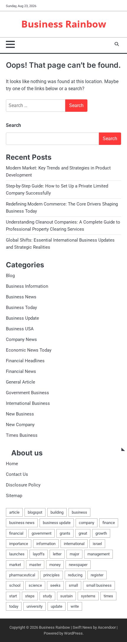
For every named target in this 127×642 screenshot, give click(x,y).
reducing (75, 575)
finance (108, 522)
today (13, 606)
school (14, 585)
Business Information (27, 286)
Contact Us (17, 474)
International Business (28, 403)
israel (97, 543)
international (74, 543)
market (15, 564)
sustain (66, 596)
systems (88, 596)
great (83, 533)
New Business (20, 414)
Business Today (21, 307)
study (47, 596)
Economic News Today (28, 350)
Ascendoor (107, 627)
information (46, 543)
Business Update (22, 318)
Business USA (20, 328)
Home (12, 463)
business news (22, 522)
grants (65, 533)
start (13, 596)
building (57, 512)
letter (57, 554)
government (41, 533)
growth (101, 533)
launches (17, 554)
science (35, 585)
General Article (20, 382)
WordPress (73, 633)
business (79, 512)
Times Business (22, 435)
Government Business (27, 392)
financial (16, 533)
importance (18, 543)
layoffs (39, 554)
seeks (55, 585)
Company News (21, 339)
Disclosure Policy (23, 485)
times (108, 596)
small (73, 585)
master (35, 564)
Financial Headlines (25, 360)
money (55, 564)
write (75, 606)
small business (99, 585)
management (98, 554)
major (74, 554)
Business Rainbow (63, 23)
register (97, 575)
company (86, 522)
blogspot (35, 512)
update (56, 606)
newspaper (78, 564)
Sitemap (14, 495)
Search (13, 125)
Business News (21, 297)
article (14, 512)
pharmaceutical (22, 575)
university (35, 606)
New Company (20, 424)
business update (57, 522)
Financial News (21, 371)
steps (30, 596)
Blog (10, 275)
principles (51, 575)
